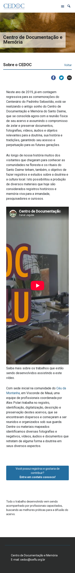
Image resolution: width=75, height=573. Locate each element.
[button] (69, 6)
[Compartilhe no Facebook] (52, 77)
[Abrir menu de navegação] (62, 6)
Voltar (68, 65)
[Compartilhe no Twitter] (60, 77)
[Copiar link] (68, 77)
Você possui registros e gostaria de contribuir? (38, 473)
